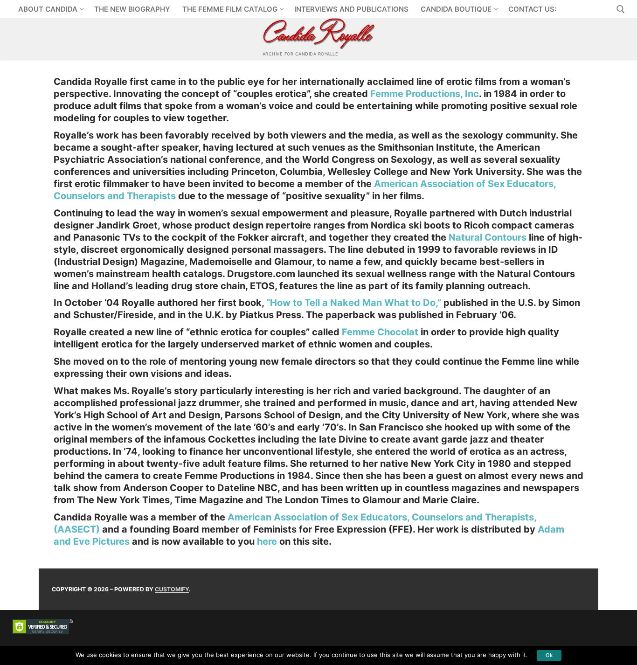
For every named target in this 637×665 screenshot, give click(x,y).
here (268, 541)
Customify (172, 589)
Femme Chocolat (380, 332)
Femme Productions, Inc (424, 93)
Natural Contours (487, 237)
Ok (549, 655)
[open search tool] (620, 9)
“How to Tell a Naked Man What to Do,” (353, 302)
